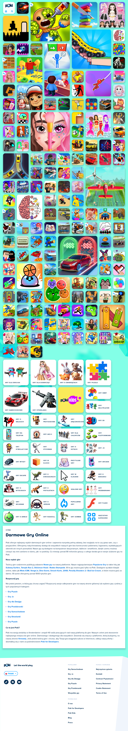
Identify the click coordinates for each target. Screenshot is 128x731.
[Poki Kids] (71, 400)
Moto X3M (24, 571)
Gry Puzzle (13, 592)
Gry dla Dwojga (15, 602)
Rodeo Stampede (57, 568)
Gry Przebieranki (15, 607)
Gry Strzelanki (14, 617)
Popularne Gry (99, 565)
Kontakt (99, 674)
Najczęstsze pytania (104, 669)
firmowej (22, 639)
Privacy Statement (103, 683)
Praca (70, 722)
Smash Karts (56, 571)
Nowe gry (48, 565)
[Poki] (9, 5)
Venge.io (34, 571)
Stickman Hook (41, 568)
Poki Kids (72, 713)
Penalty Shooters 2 (77, 571)
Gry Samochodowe (16, 612)
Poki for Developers (50, 642)
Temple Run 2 (27, 568)
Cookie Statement (103, 688)
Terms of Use (101, 693)
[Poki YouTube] (19, 682)
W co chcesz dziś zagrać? (12, 11)
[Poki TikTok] (6, 682)
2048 (65, 571)
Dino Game (44, 571)
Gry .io (11, 597)
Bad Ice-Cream (94, 571)
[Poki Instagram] (12, 682)
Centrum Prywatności (104, 679)
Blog (70, 718)
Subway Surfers (13, 568)
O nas (70, 703)
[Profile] (6, 11)
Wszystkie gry (73, 693)
